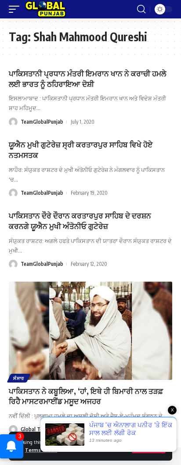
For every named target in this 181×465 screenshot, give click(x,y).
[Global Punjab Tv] (45, 9)
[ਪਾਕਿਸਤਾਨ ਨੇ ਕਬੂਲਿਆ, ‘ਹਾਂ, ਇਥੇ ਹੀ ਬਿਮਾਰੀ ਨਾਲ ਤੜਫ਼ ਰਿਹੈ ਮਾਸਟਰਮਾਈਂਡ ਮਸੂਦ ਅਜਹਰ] (90, 330)
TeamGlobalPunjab (42, 121)
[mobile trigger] (16, 9)
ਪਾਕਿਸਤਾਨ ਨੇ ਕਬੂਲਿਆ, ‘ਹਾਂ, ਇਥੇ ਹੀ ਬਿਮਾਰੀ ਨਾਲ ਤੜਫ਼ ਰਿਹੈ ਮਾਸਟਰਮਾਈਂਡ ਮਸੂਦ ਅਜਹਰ (86, 396)
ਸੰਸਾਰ (18, 378)
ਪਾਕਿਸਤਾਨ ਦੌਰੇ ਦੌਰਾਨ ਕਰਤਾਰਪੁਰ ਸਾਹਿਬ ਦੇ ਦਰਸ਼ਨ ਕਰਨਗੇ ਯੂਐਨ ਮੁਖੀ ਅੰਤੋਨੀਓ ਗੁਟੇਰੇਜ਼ (80, 221)
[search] (141, 9)
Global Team (35, 429)
